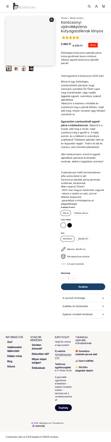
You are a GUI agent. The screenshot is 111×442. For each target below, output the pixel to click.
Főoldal (64, 18)
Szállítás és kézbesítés (75, 306)
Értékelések (38, 367)
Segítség (63, 407)
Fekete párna (81, 213)
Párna (66, 213)
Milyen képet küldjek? (39, 361)
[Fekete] (69, 225)
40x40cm (67, 238)
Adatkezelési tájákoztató (14, 349)
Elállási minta (14, 356)
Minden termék (76, 18)
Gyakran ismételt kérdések (77, 314)
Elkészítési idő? (40, 353)
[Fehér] (63, 225)
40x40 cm (83, 238)
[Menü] (7, 6)
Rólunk (11, 366)
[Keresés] (89, 6)
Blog (9, 361)
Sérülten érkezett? (37, 347)
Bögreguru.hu (45, 423)
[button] (71, 37)
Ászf (9, 342)
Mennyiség (65, 273)
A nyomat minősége (73, 298)
